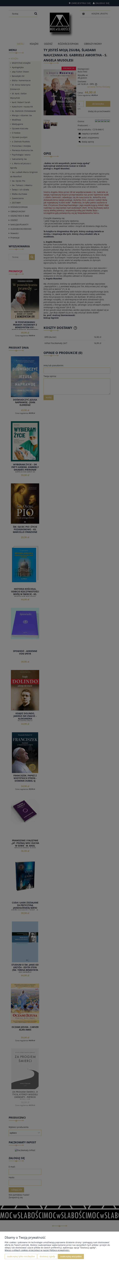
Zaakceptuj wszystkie (71, 1256)
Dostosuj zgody (47, 1256)
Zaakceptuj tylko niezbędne (21, 1256)
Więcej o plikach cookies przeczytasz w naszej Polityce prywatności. (37, 1250)
